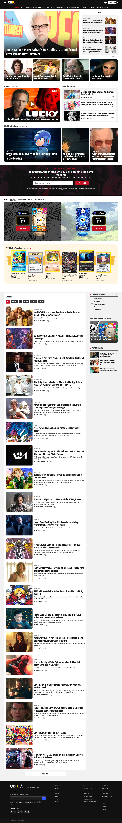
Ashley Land (39, 368)
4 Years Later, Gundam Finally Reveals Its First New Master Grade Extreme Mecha (57, 546)
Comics (57, 793)
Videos (56, 801)
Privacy (104, 806)
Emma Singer (86, 97)
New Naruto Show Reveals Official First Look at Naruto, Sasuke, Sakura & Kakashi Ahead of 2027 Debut (97, 104)
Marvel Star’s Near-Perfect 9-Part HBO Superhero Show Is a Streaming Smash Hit (108, 355)
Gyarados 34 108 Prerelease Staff (22, 273)
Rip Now (23, 228)
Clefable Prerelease (102, 275)
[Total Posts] (113, 96)
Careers (104, 791)
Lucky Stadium (32, 275)
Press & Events (88, 796)
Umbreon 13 (83, 273)
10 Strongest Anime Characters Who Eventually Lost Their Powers (108, 370)
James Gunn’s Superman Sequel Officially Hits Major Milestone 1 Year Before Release (57, 616)
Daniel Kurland (40, 438)
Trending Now (97, 348)
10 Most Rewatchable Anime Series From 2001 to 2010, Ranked (58, 593)
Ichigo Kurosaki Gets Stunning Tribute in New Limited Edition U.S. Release (58, 756)
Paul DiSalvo (39, 343)
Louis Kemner (39, 740)
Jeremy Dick (39, 578)
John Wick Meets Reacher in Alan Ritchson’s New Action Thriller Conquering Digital (59, 569)
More (113, 56)
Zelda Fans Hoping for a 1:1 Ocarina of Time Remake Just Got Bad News (59, 476)
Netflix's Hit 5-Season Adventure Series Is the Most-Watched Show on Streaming (93, 23)
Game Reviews (98, 310)
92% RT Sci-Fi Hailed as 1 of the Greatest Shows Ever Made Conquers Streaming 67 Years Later (98, 114)
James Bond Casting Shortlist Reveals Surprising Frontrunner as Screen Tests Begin (56, 524)
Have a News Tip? (107, 796)
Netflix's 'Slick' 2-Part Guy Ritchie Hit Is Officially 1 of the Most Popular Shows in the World (58, 639)
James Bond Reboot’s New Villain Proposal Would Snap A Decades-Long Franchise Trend (59, 709)
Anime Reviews (98, 307)
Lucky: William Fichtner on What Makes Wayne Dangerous (28, 119)
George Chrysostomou (42, 461)
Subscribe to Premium (90, 801)
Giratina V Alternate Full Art (70, 275)
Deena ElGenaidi (40, 320)
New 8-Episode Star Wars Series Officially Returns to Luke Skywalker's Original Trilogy (57, 406)
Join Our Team (88, 788)
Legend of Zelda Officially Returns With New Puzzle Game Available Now (97, 93)
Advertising (105, 793)
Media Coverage (88, 799)
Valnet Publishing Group (32, 787)
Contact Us (105, 788)
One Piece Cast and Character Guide (50, 732)
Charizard (48, 273)
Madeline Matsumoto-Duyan (44, 506)
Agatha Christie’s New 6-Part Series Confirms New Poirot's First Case (108, 362)
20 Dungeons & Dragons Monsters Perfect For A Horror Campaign (93, 31)
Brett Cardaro (39, 484)
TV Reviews (97, 302)
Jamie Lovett (39, 624)
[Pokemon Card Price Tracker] (105, 2)
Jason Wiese (39, 670)
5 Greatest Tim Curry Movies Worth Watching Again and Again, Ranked (93, 41)
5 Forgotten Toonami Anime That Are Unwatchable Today (57, 429)
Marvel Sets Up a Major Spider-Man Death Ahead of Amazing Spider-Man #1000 (57, 664)
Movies (56, 788)
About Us (86, 793)
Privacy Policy (81, 188)
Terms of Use (72, 188)
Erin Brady (38, 530)
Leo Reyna (39, 764)
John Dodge (39, 414)
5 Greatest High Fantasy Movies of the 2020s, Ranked (58, 499)
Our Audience (87, 791)
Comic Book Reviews (99, 304)
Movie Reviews (98, 299)
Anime (56, 796)
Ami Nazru (85, 108)
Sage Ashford (39, 601)
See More (15, 87)
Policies (104, 809)
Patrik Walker (86, 118)
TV (55, 791)
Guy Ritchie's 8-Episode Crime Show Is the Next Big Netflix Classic (57, 686)
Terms (103, 803)
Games (56, 799)
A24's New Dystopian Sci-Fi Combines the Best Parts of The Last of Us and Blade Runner (59, 453)
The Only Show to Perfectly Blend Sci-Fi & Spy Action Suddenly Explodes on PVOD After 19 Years (92, 52)
